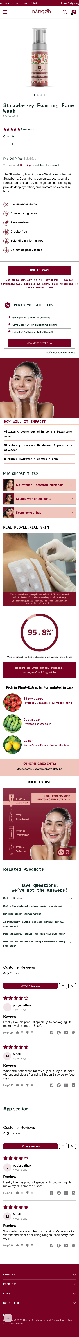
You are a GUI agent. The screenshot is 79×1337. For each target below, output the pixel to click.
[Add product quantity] (6, 144)
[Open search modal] (64, 12)
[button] (12, 129)
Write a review (30, 986)
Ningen (26, 1320)
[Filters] (63, 986)
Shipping (25, 165)
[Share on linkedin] (66, 1033)
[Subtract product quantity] (18, 144)
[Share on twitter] (73, 1033)
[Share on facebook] (51, 1033)
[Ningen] (41, 12)
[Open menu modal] (5, 12)
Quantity (9, 136)
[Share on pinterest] (59, 1033)
